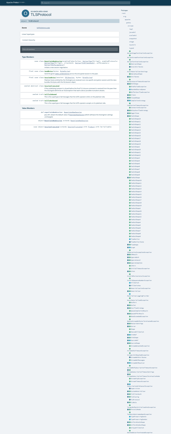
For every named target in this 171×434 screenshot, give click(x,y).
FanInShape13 (136, 127)
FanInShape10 (136, 119)
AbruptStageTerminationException (139, 53)
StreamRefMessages (138, 360)
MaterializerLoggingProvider (138, 296)
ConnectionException (138, 107)
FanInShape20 (136, 149)
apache (35, 11)
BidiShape (134, 84)
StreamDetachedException (140, 346)
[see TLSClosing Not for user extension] (130, 113)
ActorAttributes (137, 67)
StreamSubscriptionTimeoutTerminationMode (143, 376)
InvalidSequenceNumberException (139, 280)
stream (45, 11)
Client (133, 95)
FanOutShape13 (136, 189)
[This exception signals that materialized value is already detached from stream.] (130, 346)
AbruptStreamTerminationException (140, 57)
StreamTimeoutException (140, 381)
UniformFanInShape (138, 422)
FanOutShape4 (136, 222)
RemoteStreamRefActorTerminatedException (143, 321)
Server (133, 326)
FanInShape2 (135, 147)
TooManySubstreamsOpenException (139, 414)
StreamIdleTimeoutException (137, 351)
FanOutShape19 (136, 205)
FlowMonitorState (137, 242)
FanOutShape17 (136, 200)
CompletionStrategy (138, 100)
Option (85, 61)
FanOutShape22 (136, 217)
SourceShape (135, 343)
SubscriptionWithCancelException (139, 386)
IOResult (134, 254)
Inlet (133, 271)
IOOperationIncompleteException (139, 252)
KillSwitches (136, 285)
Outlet (133, 305)
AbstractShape (136, 64)
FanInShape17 (136, 138)
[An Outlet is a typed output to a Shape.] (128, 305)
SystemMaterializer (138, 391)
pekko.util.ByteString (62, 74)
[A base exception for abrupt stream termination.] (130, 56)
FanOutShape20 (136, 211)
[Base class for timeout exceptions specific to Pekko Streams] (130, 381)
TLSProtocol (135, 400)
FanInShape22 (136, 155)
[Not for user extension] (130, 294)
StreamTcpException (138, 378)
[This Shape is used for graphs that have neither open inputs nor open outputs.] (130, 98)
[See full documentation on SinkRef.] (128, 335)
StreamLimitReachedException (138, 355)
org (32, 11)
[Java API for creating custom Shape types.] (130, 64)
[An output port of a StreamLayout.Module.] (130, 303)
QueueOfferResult (137, 313)
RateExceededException (139, 316)
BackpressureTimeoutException (138, 81)
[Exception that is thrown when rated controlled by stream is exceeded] (130, 317)
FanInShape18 (136, 141)
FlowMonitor (135, 239)
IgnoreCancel (136, 260)
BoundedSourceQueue (138, 89)
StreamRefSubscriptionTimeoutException (142, 368)
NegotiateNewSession (73, 112)
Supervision (135, 388)
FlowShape (134, 245)
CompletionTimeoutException (137, 105)
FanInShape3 (135, 158)
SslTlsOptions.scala (43, 28)
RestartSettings (137, 323)
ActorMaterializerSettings (137, 71)
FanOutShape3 (136, 219)
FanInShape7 (135, 169)
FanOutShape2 (136, 208)
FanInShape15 (136, 133)
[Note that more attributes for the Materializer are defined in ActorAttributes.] (128, 77)
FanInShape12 (136, 124)
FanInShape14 (136, 130)
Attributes (135, 77)
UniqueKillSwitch (137, 428)
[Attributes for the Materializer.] (130, 67)
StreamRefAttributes (138, 357)
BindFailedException (138, 86)
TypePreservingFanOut (139, 419)
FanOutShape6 (136, 228)
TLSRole (134, 402)
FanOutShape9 (136, 236)
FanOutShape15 (136, 194)
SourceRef (134, 340)
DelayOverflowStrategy (139, 110)
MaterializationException (140, 288)
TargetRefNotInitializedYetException (141, 407)
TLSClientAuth (136, 394)
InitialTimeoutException (140, 268)
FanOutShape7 (136, 231)
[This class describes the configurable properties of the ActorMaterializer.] (130, 70)
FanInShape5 (135, 163)
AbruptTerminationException (137, 61)
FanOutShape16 (136, 197)
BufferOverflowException (140, 92)
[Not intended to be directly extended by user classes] (130, 248)
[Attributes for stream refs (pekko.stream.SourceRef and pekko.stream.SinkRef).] (130, 357)
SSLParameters (57, 65)
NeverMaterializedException (137, 300)
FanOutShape (135, 177)
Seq (90, 61)
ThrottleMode (136, 409)
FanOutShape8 (136, 233)
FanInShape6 (135, 166)
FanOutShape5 (136, 225)
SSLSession (69, 77)
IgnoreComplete (136, 263)
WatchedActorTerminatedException (139, 432)
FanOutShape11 (136, 183)
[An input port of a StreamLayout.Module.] (130, 266)
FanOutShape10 (136, 180)
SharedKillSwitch (137, 332)
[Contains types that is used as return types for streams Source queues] (128, 314)
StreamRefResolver (138, 363)
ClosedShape (135, 98)
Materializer (136, 291)
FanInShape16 (136, 135)
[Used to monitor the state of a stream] (130, 239)
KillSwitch (135, 283)
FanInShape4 (135, 161)
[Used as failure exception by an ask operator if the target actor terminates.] (130, 431)
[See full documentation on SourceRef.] (128, 340)
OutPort (134, 302)
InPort (133, 266)
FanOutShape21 (136, 214)
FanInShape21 (136, 152)
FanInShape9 (135, 175)
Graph (133, 247)
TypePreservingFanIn (138, 416)
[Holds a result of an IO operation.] (130, 255)
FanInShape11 (136, 121)
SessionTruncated (75, 127)
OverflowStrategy (137, 308)
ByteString (65, 71)
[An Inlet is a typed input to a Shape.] (128, 271)
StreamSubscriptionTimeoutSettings (140, 372)
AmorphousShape (136, 74)
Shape (133, 329)
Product (91, 127)
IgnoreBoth (135, 257)
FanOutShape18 (136, 203)
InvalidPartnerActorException (138, 276)
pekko (41, 11)
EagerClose (135, 113)
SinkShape (134, 337)
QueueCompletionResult (139, 311)
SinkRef (134, 335)
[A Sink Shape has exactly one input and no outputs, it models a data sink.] (130, 338)
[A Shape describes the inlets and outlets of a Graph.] (130, 329)
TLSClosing (135, 397)
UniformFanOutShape (138, 425)
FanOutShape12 (136, 186)
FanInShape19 (136, 144)
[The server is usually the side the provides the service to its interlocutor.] (130, 326)
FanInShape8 (135, 172)
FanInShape (135, 116)
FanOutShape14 (136, 191)
